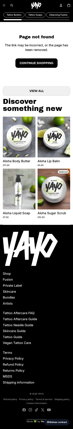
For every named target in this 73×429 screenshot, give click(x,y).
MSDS (7, 376)
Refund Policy (13, 364)
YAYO (41, 393)
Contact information (36, 403)
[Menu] (4, 5)
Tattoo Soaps (35, 14)
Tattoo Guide (12, 337)
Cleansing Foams (58, 14)
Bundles (9, 297)
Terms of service (43, 399)
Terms (7, 352)
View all (36, 91)
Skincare (9, 291)
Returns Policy (13, 370)
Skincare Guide (14, 331)
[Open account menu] (61, 5)
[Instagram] (30, 410)
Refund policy (10, 399)
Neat (43, 421)
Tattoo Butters (14, 14)
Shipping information (18, 382)
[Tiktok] (36, 410)
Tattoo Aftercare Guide (20, 319)
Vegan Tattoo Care (17, 343)
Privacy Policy (13, 358)
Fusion (8, 279)
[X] (43, 410)
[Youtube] (49, 410)
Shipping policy (62, 399)
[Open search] (12, 5)
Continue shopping (36, 63)
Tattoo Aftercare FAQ (19, 313)
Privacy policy (26, 399)
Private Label (12, 285)
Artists (8, 303)
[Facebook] (24, 410)
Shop (7, 273)
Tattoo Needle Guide (18, 325)
